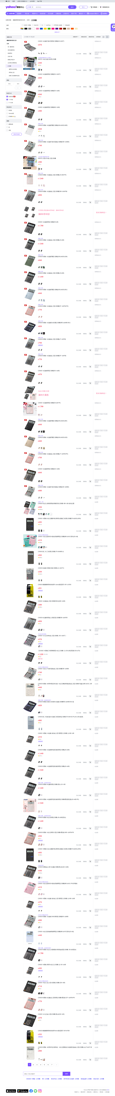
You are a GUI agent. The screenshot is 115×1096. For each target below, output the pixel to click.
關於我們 (83, 1092)
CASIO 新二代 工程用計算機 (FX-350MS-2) (51, 551)
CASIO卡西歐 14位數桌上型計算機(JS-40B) (51, 240)
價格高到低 (91, 37)
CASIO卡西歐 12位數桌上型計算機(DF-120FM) (52, 356)
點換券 (19, 13)
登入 (83, 7)
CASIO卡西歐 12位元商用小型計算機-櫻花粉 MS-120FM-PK (56, 832)
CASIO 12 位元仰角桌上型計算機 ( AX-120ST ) (52, 636)
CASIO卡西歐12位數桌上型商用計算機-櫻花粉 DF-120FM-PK (56, 998)
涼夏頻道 (58, 13)
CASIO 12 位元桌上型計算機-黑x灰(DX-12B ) (51, 1014)
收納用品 (10, 53)
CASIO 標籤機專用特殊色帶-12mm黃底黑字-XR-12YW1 (54, 584)
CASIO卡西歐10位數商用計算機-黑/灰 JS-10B (51, 784)
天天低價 (50, 13)
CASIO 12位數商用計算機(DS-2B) (48, 222)
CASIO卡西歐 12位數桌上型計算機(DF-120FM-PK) (53, 306)
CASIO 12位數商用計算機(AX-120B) (49, 371)
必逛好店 (66, 13)
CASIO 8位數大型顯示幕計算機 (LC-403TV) (51, 568)
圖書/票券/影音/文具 (12, 40)
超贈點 (105, 13)
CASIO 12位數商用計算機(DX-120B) (49, 91)
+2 (51, 514)
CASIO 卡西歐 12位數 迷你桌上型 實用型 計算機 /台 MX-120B (56, 898)
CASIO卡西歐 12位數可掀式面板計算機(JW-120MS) (53, 487)
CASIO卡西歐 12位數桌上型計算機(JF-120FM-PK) (53, 454)
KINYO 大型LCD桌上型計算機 (47, 158)
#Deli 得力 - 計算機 (98, 1079)
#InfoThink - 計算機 (56, 1079)
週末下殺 (74, 13)
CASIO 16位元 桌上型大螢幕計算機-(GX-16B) (51, 983)
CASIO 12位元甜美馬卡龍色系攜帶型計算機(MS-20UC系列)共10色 (58, 536)
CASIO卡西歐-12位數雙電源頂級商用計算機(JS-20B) (54, 750)
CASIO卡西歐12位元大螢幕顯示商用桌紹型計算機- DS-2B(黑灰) (57, 949)
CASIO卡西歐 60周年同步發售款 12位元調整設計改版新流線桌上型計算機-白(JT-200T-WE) (65, 1047)
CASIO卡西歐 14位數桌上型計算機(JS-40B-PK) (52, 175)
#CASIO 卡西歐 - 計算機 (33, 1079)
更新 (108, 1090)
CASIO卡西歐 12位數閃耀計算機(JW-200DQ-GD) (52, 437)
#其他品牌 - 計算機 (86, 1079)
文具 (8, 43)
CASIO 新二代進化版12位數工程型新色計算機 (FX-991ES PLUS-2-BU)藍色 (60, 717)
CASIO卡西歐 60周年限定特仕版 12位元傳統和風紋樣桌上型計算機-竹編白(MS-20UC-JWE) (65, 684)
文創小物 (10, 56)
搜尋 (66, 1074)
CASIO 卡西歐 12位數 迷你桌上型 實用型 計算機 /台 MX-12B (56, 733)
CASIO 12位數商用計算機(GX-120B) (49, 469)
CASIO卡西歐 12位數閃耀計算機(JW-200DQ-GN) (52, 256)
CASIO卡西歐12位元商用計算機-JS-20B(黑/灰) (52, 817)
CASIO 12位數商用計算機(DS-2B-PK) (49, 403)
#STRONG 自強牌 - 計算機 (71, 1079)
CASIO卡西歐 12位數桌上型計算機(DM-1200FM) (52, 191)
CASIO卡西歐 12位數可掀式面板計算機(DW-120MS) (53, 142)
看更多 (81, 13)
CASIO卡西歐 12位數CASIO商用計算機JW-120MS (53, 916)
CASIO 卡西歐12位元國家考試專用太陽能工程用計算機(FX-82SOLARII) (59, 518)
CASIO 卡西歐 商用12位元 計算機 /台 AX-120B (52, 965)
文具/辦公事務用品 (12, 63)
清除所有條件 (16, 134)
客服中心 (77, 1092)
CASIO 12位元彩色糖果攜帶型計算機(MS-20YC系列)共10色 (56, 931)
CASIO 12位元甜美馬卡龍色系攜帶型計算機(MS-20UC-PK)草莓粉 (57, 883)
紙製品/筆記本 (11, 59)
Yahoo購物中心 (15, 7)
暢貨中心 (35, 13)
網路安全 (95, 1092)
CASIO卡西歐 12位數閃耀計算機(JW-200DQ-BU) (52, 290)
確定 (18, 88)
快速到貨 (42, 13)
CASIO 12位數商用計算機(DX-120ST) (49, 74)
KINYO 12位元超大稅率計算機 (47, 59)
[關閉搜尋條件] (32, 7)
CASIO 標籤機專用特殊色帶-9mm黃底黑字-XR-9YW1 (54, 1031)
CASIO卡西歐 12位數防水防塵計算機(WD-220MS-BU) (54, 323)
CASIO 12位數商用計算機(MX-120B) (49, 107)
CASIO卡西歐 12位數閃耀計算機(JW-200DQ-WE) (53, 125)
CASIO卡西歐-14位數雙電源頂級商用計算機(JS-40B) (54, 766)
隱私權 (101, 1092)
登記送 (27, 13)
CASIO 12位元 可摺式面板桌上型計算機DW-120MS (53, 669)
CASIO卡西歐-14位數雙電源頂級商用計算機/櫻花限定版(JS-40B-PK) (58, 799)
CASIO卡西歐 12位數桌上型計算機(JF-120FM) (52, 339)
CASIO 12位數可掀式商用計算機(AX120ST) (51, 41)
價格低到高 (84, 37)
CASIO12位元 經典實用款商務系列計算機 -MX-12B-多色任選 (56, 503)
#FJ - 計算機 (45, 1079)
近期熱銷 (98, 37)
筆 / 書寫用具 (11, 47)
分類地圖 (107, 1092)
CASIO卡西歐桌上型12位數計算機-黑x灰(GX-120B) (53, 867)
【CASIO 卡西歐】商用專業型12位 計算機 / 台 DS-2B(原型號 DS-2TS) (59, 651)
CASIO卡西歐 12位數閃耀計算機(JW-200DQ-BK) (52, 421)
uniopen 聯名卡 (94, 13)
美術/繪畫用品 (11, 50)
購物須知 (89, 1092)
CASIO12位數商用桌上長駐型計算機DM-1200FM (52, 618)
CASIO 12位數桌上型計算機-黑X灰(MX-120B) (51, 601)
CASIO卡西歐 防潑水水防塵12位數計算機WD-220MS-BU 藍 (56, 702)
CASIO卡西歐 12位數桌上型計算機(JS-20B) (51, 273)
